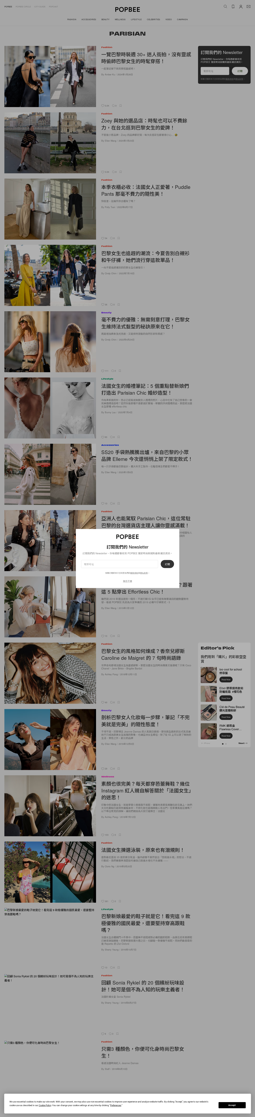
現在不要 (127, 581)
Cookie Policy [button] (45, 1105)
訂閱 (167, 564)
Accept (232, 1105)
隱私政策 (144, 572)
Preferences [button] (115, 1105)
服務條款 (134, 572)
